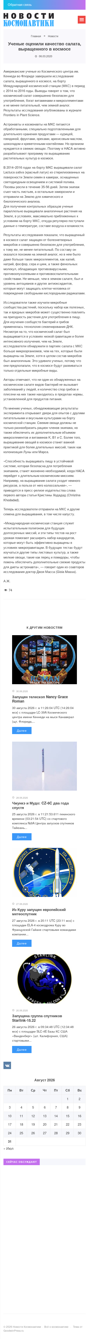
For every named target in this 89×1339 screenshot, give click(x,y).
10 (9, 1116)
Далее (22, 730)
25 (21, 1133)
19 (33, 1124)
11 (21, 1116)
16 (79, 1116)
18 (21, 1124)
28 (56, 1133)
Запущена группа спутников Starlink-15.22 (37, 1018)
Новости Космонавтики (35, 21)
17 (9, 1124)
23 (79, 1124)
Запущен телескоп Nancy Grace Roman (40, 699)
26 (33, 1133)
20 (44, 1124)
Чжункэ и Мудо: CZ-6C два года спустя (40, 805)
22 (67, 1124)
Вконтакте (7, 1065)
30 (79, 1133)
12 (33, 1116)
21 (56, 1124)
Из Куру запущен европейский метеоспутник (39, 911)
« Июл (8, 1148)
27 (44, 1133)
